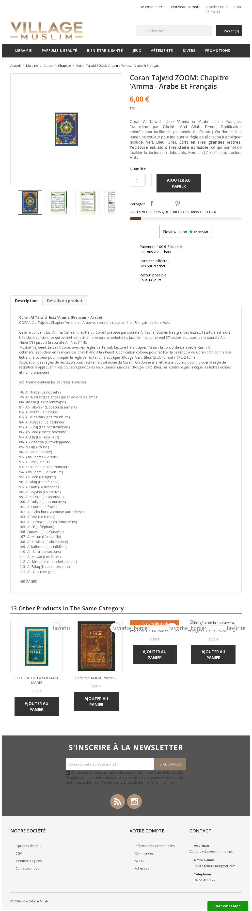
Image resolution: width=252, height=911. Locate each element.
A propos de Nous (28, 845)
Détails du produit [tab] (65, 300)
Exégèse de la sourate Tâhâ (154, 630)
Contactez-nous (27, 868)
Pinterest (177, 203)
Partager (152, 203)
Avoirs (139, 860)
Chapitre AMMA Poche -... (96, 677)
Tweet (165, 203)
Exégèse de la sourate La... (213, 630)
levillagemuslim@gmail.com (215, 866)
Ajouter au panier (179, 183)
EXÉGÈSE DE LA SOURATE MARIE (36, 680)
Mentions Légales (28, 860)
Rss (117, 801)
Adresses (141, 868)
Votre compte (147, 831)
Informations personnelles (154, 845)
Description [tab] (26, 300)
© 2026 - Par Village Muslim (30, 901)
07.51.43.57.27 (205, 880)
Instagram (134, 801)
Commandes (144, 853)
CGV (18, 853)
